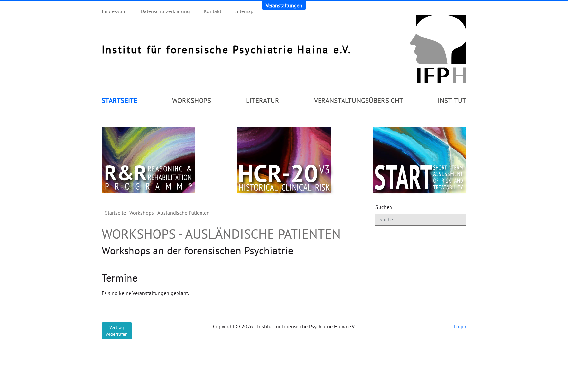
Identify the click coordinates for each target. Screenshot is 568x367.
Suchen (383, 207)
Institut (452, 100)
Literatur (262, 100)
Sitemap (244, 11)
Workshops (191, 100)
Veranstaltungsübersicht (358, 100)
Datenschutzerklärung (165, 11)
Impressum (114, 11)
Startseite (119, 100)
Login (460, 326)
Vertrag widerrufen (117, 330)
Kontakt (212, 11)
